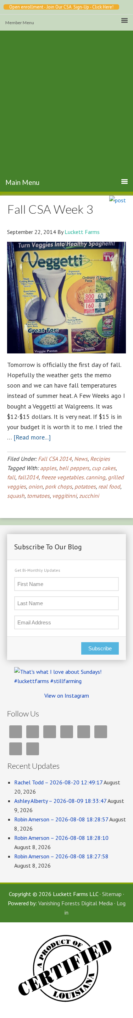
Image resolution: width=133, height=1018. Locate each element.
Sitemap (112, 893)
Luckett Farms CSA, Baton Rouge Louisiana (66, 115)
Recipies (100, 458)
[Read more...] (32, 437)
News (81, 458)
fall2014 (28, 477)
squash (15, 495)
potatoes (85, 486)
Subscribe (100, 648)
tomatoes (38, 495)
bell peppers (74, 467)
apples (48, 467)
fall (11, 477)
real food (109, 486)
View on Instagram (66, 695)
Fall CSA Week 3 (50, 209)
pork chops (58, 486)
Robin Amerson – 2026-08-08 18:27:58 (61, 856)
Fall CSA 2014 (55, 458)
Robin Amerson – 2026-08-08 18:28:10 (61, 837)
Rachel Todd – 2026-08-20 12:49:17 (58, 782)
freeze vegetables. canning (73, 477)
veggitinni (64, 495)
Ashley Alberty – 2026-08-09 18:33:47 (60, 800)
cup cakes (104, 467)
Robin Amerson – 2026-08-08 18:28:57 (61, 819)
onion (35, 486)
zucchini (89, 495)
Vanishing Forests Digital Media (75, 903)
